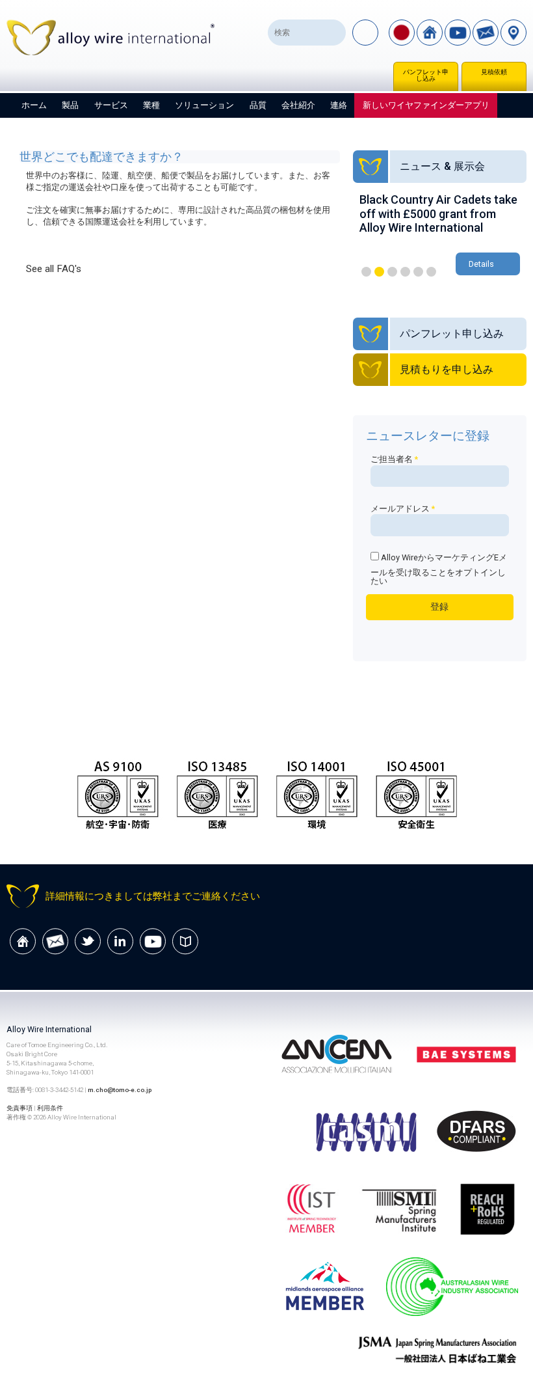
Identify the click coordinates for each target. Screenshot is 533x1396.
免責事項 (19, 1108)
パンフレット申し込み (425, 75)
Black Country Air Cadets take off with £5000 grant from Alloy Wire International (438, 213)
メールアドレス (402, 508)
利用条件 (50, 1108)
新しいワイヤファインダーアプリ (426, 105)
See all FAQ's (53, 269)
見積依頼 (494, 72)
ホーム (34, 105)
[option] (439, 235)
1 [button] (366, 272)
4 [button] (405, 272)
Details (481, 264)
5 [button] (418, 272)
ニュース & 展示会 (442, 166)
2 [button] (379, 272)
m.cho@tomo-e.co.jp (119, 1089)
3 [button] (392, 272)
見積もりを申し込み (446, 369)
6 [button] (431, 272)
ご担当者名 (394, 459)
